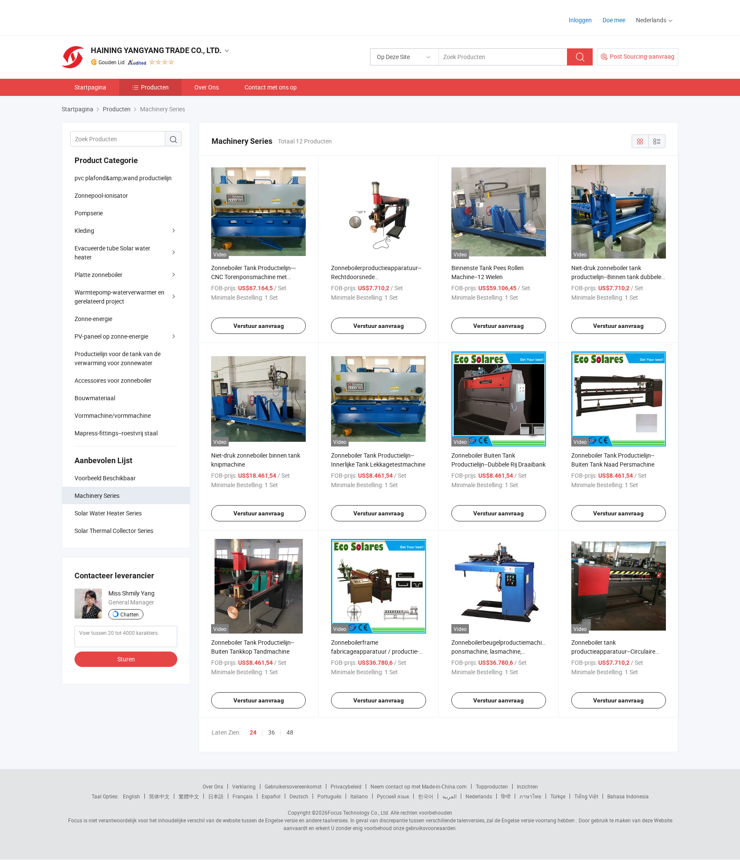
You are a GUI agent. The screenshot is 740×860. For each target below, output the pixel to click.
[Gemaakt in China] (117, 17)
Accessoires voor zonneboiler (113, 380)
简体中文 (159, 796)
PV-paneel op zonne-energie (111, 336)
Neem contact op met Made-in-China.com (418, 786)
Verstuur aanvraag (258, 325)
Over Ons (206, 87)
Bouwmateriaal (95, 398)
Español (271, 796)
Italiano (359, 796)
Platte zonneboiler (98, 275)
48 (289, 732)
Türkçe (557, 796)
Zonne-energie (93, 319)
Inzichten (527, 786)
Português (329, 796)
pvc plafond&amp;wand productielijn (123, 178)
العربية (449, 796)
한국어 (425, 796)
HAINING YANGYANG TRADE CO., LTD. (156, 50)
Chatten (129, 614)
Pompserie (89, 213)
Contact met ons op (271, 87)
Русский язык (393, 796)
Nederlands (478, 796)
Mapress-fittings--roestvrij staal (116, 433)
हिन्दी (505, 796)
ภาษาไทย (530, 796)
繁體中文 (189, 796)
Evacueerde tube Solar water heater (112, 252)
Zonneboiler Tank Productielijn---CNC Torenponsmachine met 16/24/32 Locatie (253, 277)
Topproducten (492, 786)
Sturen (126, 659)
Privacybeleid (346, 786)
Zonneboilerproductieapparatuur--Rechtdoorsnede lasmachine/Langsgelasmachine (376, 277)
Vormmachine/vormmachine (113, 415)
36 (271, 732)
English (131, 796)
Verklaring (244, 786)
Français (243, 796)
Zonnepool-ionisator (101, 195)
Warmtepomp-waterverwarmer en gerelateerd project (119, 296)
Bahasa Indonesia (628, 796)
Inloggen (580, 20)
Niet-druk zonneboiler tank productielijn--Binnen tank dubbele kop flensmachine (616, 277)
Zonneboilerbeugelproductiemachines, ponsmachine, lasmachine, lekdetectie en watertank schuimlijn (501, 651)
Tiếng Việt (586, 796)
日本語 (216, 796)
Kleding (84, 230)
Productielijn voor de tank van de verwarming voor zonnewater (118, 358)
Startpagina (90, 87)
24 (253, 732)
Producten (155, 87)
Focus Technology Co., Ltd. (358, 812)
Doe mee (614, 20)
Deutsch (298, 796)
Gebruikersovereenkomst (293, 786)
